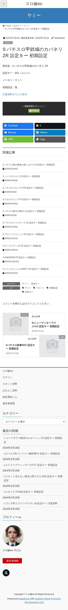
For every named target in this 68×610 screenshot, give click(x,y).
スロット (40, 288)
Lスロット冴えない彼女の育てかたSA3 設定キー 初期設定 (33, 478)
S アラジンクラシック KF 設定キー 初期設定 (23, 234)
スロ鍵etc (8, 370)
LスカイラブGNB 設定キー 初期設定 (24, 491)
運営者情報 (9, 403)
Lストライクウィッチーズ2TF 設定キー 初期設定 (31, 465)
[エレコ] (16, 320)
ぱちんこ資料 (10, 390)
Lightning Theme (43, 599)
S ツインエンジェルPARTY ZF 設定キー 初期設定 (26, 269)
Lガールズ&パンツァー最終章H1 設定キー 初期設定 (32, 453)
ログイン (7, 377)
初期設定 (53, 288)
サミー (8, 43)
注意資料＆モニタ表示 (15, 94)
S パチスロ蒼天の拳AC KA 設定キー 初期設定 (24, 211)
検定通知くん (10, 397)
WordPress (24, 599)
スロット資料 (10, 383)
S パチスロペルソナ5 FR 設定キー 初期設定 (23, 188)
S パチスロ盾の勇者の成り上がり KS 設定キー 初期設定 (29, 164)
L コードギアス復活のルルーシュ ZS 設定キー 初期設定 (33, 440)
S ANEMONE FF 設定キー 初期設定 (19, 257)
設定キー (35, 283)
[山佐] (52, 343)
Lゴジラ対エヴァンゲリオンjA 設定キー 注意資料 (30, 503)
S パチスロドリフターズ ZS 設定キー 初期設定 (24, 222)
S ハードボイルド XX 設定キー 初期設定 (21, 176)
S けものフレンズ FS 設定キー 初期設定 (21, 199)
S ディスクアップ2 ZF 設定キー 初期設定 (22, 246)
